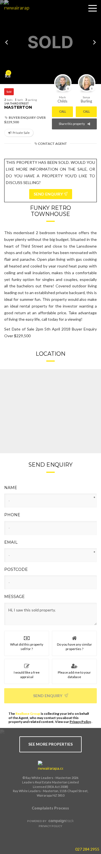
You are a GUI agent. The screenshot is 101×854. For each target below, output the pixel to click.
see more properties (50, 744)
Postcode (16, 569)
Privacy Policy (80, 722)
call (62, 111)
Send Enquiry (48, 695)
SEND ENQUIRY (49, 194)
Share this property (72, 123)
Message (14, 596)
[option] (50, 42)
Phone (12, 514)
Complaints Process (50, 808)
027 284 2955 (87, 849)
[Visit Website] (14, 12)
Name (10, 487)
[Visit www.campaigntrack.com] (60, 821)
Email (11, 542)
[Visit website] (50, 766)
